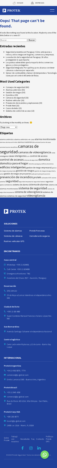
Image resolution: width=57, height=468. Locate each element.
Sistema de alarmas (13, 230)
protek (37, 177)
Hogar (20, 3)
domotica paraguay (35, 164)
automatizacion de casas (43, 142)
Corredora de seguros (40, 236)
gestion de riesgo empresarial (38, 167)
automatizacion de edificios (9, 147)
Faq (32, 439)
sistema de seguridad (33, 188)
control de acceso (39, 156)
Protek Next (11, 105)
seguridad (12, 181)
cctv (28, 156)
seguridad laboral (39, 182)
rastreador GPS (46, 178)
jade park (35, 174)
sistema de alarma (20, 184)
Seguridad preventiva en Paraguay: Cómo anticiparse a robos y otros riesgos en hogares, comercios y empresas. (30, 53)
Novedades (25, 439)
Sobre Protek (7, 439)
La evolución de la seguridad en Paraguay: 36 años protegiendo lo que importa (27, 58)
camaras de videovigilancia (34, 152)
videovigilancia (36, 195)
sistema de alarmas (38, 184)
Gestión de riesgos (13, 92)
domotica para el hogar (14, 163)
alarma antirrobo (7, 139)
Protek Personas (37, 230)
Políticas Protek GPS (49, 439)
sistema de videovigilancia (28, 192)
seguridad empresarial (26, 182)
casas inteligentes (18, 156)
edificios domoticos (47, 164)
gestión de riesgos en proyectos (17, 173)
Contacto (40, 439)
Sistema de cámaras (13, 236)
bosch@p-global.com (16, 421)
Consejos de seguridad (15, 87)
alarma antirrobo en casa (24, 139)
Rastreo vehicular (13, 100)
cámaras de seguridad (31, 160)
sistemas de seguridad (16, 195)
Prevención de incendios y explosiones (22, 103)
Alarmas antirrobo (13, 90)
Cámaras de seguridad (15, 97)
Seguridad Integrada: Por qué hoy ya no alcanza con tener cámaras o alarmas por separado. (30, 69)
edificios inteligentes (13, 167)
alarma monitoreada (45, 139)
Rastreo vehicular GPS (14, 241)
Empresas (39, 3)
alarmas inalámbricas (26, 142)
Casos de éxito (12, 108)
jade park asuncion (44, 174)
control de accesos (12, 159)
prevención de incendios (16, 177)
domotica (44, 159)
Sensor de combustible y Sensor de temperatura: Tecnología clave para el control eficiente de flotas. (31, 74)
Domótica (10, 95)
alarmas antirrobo (11, 142)
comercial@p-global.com (17, 375)
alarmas (2, 142)
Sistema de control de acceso (18, 111)
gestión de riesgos (25, 170)
